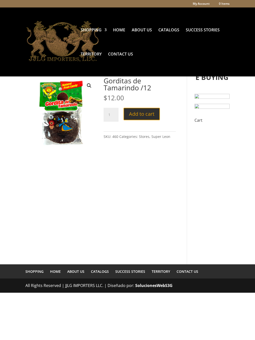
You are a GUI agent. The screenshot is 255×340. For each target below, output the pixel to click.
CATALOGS (168, 30)
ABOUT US (142, 30)
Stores (144, 136)
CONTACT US (120, 54)
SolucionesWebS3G (154, 285)
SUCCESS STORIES (203, 30)
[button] (89, 85)
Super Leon (160, 136)
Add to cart (141, 114)
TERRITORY (91, 54)
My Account (201, 4)
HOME (119, 30)
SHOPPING (91, 30)
